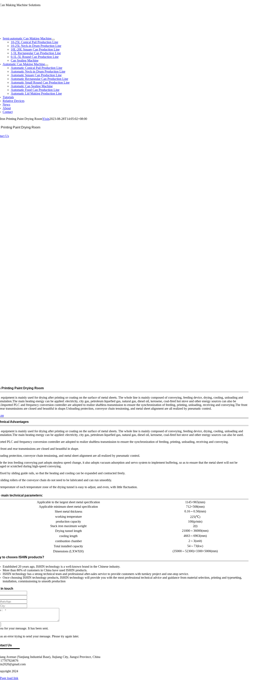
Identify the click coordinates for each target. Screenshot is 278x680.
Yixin (45, 119)
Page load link (9, 678)
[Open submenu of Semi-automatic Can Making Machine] (53, 39)
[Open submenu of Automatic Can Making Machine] (46, 65)
